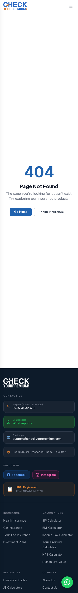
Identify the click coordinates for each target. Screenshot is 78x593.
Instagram (48, 475)
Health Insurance (51, 212)
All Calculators (12, 587)
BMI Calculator (52, 527)
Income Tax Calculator (57, 535)
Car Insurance (12, 527)
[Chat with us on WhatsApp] (67, 582)
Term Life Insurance (16, 535)
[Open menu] (71, 6)
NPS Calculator (52, 554)
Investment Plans (14, 542)
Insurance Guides (15, 580)
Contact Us (49, 587)
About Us (48, 580)
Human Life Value (54, 562)
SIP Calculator (51, 520)
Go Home (20, 211)
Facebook (19, 475)
